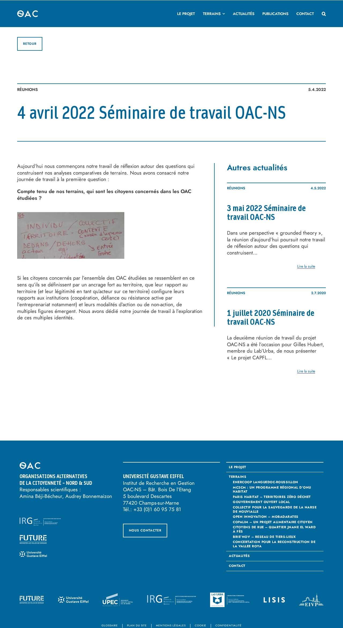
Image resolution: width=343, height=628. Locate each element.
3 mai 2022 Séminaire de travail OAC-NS (266, 213)
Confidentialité (228, 625)
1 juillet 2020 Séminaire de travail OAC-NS (270, 318)
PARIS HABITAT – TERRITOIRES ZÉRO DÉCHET (272, 496)
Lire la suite (306, 266)
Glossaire (110, 625)
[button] (324, 13)
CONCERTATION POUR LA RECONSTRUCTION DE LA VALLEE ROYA (274, 544)
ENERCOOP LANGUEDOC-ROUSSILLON (265, 482)
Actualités (239, 556)
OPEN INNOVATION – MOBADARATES (266, 516)
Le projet (237, 467)
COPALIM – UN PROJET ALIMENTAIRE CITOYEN (273, 522)
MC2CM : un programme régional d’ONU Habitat (272, 489)
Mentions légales (171, 625)
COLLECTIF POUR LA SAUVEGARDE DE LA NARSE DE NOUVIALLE (274, 509)
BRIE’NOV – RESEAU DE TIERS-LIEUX (264, 536)
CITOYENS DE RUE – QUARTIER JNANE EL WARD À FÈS (274, 529)
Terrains (237, 477)
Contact (237, 566)
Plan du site (137, 625)
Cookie (200, 625)
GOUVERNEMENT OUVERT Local (261, 502)
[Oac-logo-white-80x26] (28, 12)
